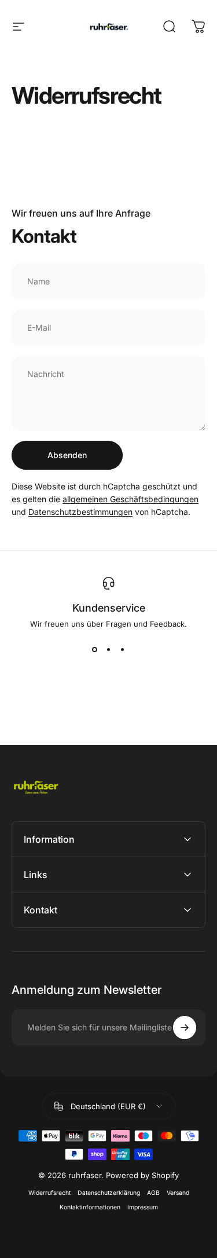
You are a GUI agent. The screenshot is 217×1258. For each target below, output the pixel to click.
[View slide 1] (95, 649)
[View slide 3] (123, 649)
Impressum (142, 1207)
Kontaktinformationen (90, 1207)
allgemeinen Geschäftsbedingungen (130, 499)
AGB (153, 1193)
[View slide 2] (109, 649)
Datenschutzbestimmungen (80, 512)
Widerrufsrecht (49, 1193)
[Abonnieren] (184, 1027)
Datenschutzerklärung (109, 1193)
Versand (178, 1193)
